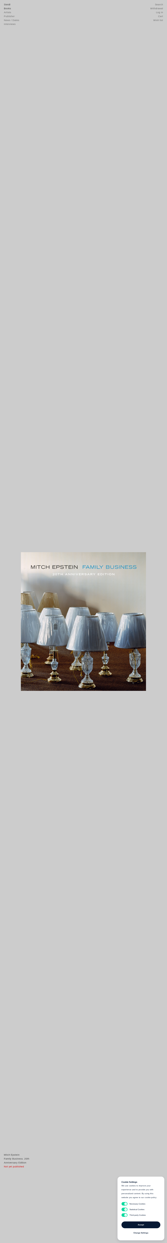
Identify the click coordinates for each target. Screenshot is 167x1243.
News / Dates (11, 20)
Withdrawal (156, 8)
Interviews (10, 24)
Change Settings (140, 1233)
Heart (63, 621)
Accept (141, 1225)
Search (159, 4)
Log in (159, 12)
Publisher (9, 16)
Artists (7, 12)
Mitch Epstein (12, 1155)
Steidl (7, 4)
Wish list (158, 20)
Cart (160, 16)
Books (7, 8)
